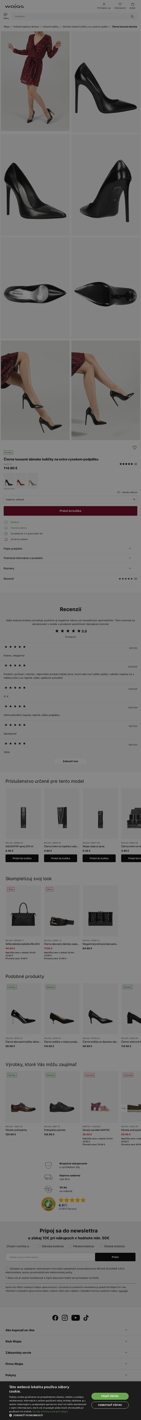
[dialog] (70, 710)
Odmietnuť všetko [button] (110, 1405)
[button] (48, 1415)
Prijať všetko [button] (110, 1396)
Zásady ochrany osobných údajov (50, 1411)
